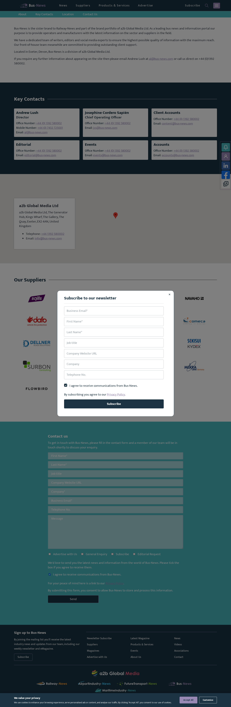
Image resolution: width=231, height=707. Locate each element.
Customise (208, 700)
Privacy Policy (116, 394)
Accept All (188, 700)
